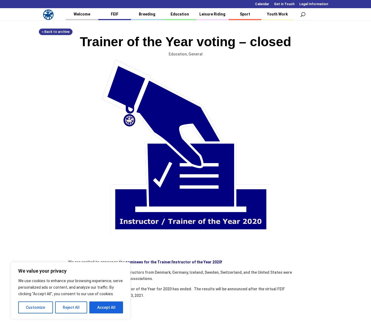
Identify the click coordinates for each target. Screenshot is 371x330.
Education (180, 14)
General (195, 54)
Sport (245, 14)
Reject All (71, 307)
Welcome (82, 14)
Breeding (147, 14)
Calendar (262, 4)
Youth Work (277, 14)
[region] (70, 290)
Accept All (106, 307)
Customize (35, 307)
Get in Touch (284, 4)
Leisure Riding (212, 14)
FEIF (114, 14)
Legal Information (313, 4)
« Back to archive (56, 32)
